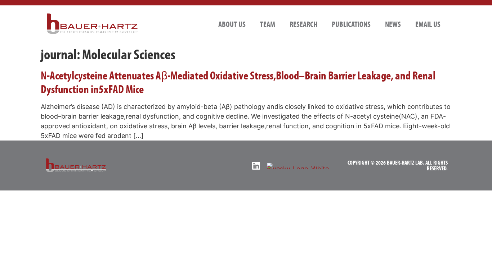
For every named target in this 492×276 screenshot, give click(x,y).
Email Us (427, 24)
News (393, 24)
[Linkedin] (255, 165)
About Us (232, 24)
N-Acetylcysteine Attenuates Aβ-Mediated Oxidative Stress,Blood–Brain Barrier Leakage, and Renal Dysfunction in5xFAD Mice (238, 82)
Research (303, 24)
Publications (351, 24)
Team (267, 24)
